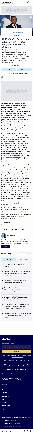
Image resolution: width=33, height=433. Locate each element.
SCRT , (21, 210)
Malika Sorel (17, 65)
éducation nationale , (8, 212)
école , (22, 214)
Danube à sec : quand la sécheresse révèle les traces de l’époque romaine (16, 281)
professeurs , (10, 216)
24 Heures (22, 254)
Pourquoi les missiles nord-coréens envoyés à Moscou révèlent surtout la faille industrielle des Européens (17, 290)
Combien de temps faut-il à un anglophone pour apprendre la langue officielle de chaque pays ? (17, 273)
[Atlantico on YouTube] (28, 365)
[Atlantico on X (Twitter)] (9, 365)
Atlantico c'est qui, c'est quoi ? (10, 378)
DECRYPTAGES (5, 389)
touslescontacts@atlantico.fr (16, 369)
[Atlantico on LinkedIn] (19, 365)
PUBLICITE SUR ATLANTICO (23, 414)
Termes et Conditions (17, 357)
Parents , (28, 212)
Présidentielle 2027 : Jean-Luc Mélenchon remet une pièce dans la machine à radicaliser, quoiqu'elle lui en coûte (16, 306)
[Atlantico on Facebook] (14, 365)
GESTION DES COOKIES (7, 417)
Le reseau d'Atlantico (7, 379)
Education (23, 30)
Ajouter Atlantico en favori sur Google (17, 73)
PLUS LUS (9, 259)
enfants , (4, 214)
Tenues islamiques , (13, 214)
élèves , (22, 212)
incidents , (26, 210)
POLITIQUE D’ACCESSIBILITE (9, 420)
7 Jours (28, 254)
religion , (4, 207)
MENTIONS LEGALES (10, 414)
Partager (10, 69)
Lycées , (3, 216)
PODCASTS (4, 402)
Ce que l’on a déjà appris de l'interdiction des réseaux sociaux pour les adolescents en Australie (17, 315)
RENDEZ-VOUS (5, 396)
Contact (19, 379)
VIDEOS (3, 399)
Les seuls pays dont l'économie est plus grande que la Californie (16, 298)
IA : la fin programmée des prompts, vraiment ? (14, 265)
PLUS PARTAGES (24, 259)
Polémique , (28, 214)
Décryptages (16, 30)
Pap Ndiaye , (19, 216)
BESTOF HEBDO (6, 405)
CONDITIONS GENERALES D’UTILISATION (12, 427)
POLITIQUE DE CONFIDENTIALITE (22, 417)
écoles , (17, 212)
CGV (3, 414)
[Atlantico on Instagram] (23, 365)
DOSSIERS (4, 393)
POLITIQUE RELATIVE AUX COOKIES (11, 423)
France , (10, 207)
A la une (9, 30)
